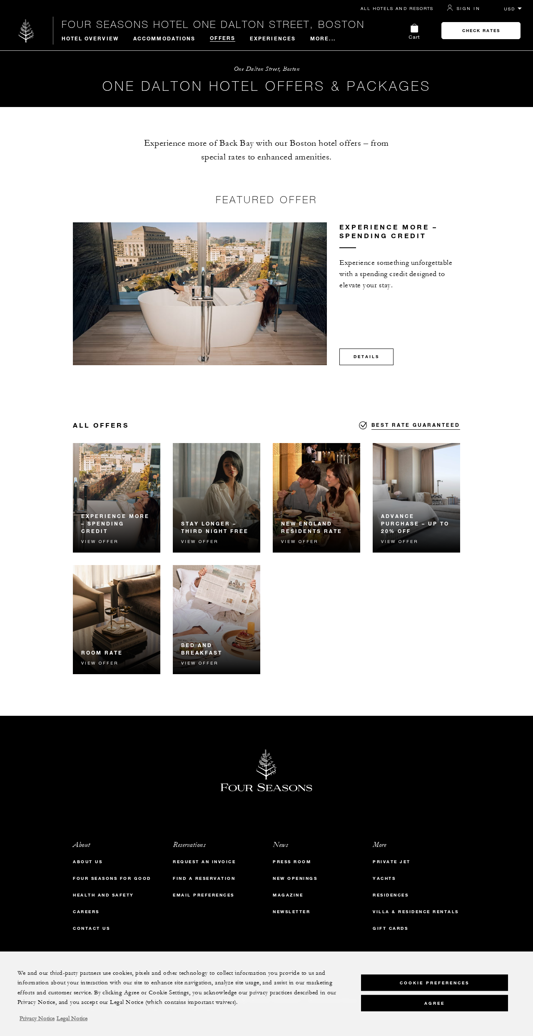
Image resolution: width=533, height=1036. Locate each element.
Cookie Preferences (434, 982)
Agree (434, 1003)
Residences (390, 895)
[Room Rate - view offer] (116, 620)
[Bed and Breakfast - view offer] (216, 620)
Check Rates (481, 30)
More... (323, 38)
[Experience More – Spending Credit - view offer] (116, 498)
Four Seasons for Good (112, 878)
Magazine (288, 895)
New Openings (295, 878)
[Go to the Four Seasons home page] (26, 30)
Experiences (273, 38)
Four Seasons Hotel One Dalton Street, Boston (213, 24)
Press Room (292, 861)
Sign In (468, 8)
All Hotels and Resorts (397, 8)
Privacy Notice (37, 1018)
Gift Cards (390, 928)
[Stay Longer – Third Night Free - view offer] (216, 498)
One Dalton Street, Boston (267, 69)
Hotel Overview (90, 38)
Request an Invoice (204, 861)
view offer (99, 541)
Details (366, 356)
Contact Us (91, 928)
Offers (222, 38)
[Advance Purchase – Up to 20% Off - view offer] (416, 498)
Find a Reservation (204, 878)
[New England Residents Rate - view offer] (316, 498)
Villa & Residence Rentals (416, 911)
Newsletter (291, 911)
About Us (87, 861)
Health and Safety (103, 895)
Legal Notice (72, 1018)
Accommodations (164, 38)
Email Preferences (203, 895)
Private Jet (392, 861)
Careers (86, 911)
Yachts (384, 878)
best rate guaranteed (415, 424)
